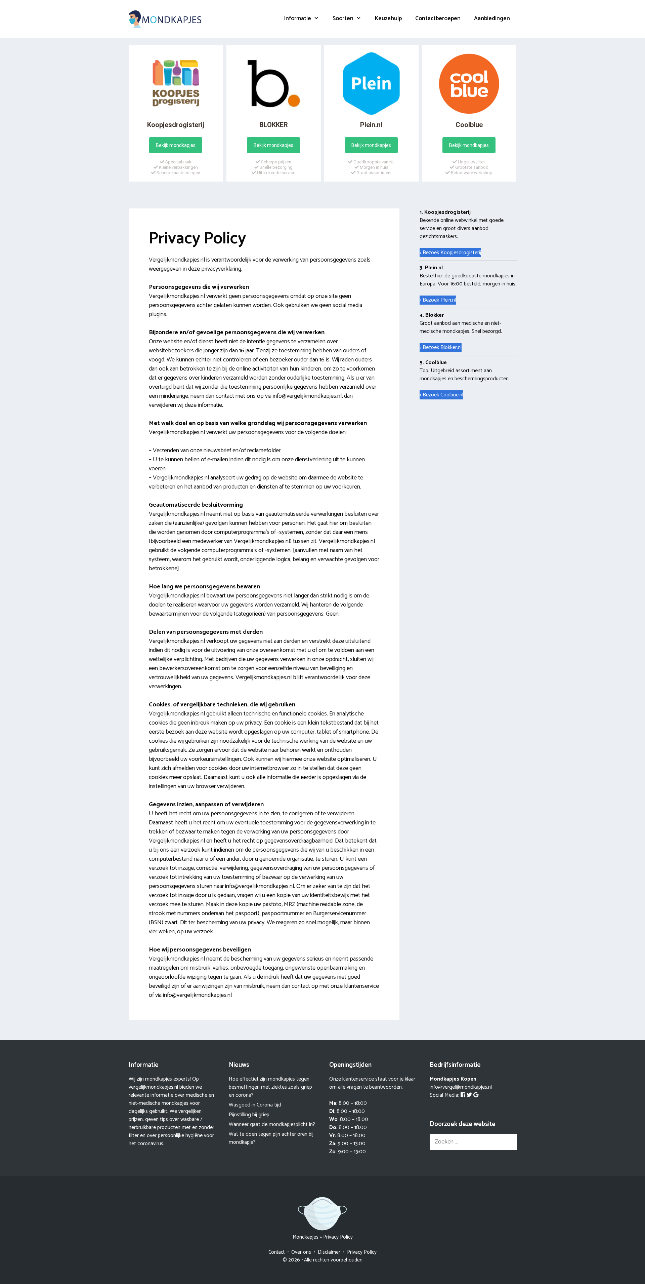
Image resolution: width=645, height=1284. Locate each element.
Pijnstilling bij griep (249, 1114)
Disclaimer (329, 1252)
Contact (276, 1252)
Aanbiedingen (492, 18)
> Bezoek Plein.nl (438, 300)
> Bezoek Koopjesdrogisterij (450, 252)
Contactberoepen (438, 18)
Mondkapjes (305, 1237)
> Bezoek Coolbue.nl (441, 394)
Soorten (343, 18)
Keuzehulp (388, 18)
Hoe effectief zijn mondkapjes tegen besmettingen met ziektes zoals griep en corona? (270, 1087)
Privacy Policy (362, 1252)
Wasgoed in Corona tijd (255, 1105)
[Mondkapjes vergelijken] (166, 19)
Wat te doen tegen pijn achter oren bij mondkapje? (271, 1138)
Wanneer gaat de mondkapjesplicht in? (272, 1124)
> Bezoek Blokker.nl (441, 347)
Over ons (301, 1252)
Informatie (297, 18)
